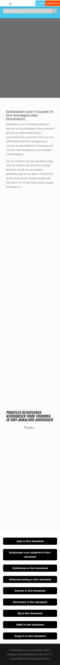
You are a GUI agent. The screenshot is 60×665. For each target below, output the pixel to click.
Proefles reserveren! (24, 391)
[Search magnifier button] (54, 11)
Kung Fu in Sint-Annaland (30, 636)
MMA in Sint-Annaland (30, 624)
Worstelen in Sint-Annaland (30, 602)
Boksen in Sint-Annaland (30, 590)
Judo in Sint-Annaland (30, 541)
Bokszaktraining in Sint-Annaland (30, 579)
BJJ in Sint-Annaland (30, 613)
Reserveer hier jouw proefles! (29, 87)
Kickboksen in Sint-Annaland (30, 568)
